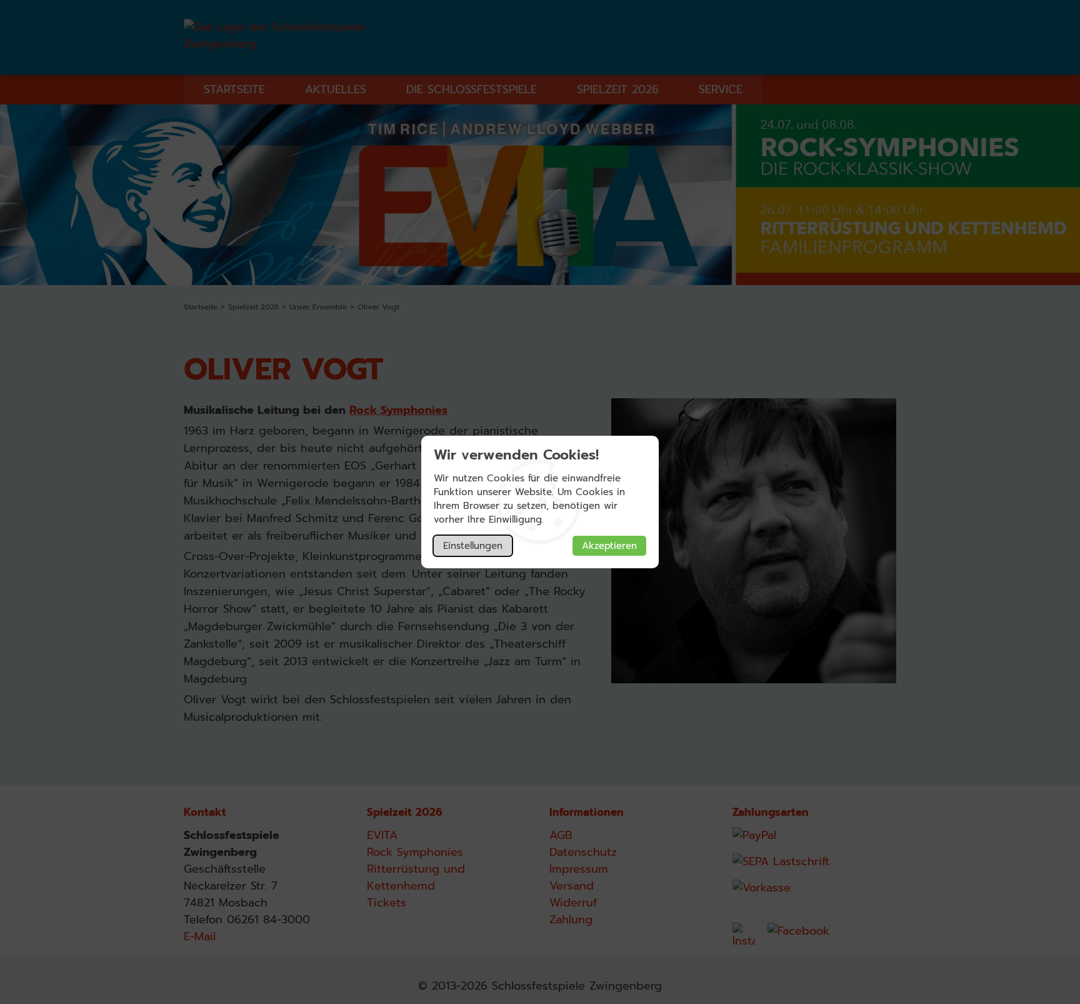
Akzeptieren (609, 546)
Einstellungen (472, 546)
